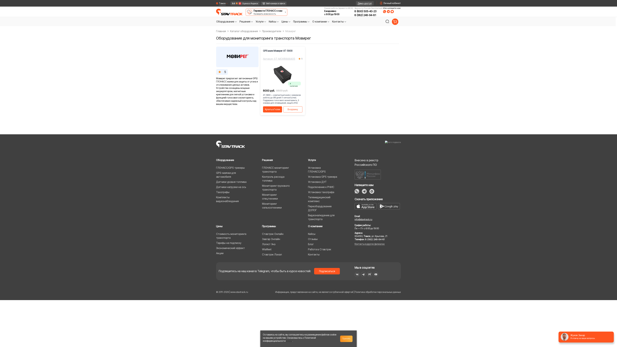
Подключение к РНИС (321, 187)
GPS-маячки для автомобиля (226, 174)
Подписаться (327, 271)
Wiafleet (266, 249)
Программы (269, 226)
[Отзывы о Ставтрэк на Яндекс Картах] (243, 3)
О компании (315, 226)
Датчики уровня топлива (231, 181)
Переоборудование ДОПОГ (320, 208)
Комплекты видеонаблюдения (227, 199)
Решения (267, 160)
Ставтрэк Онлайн (272, 234)
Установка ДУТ (317, 181)
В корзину (293, 109)
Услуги (312, 160)
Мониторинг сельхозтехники (272, 205)
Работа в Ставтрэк (319, 249)
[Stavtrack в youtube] (376, 274)
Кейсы (311, 234)
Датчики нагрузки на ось (231, 187)
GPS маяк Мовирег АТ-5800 (277, 50)
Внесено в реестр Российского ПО (366, 162)
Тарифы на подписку (228, 243)
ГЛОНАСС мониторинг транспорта (275, 169)
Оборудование (225, 160)
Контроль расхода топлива (273, 178)
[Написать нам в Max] (371, 191)
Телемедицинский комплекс (319, 199)
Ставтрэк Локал (272, 254)
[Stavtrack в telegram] (363, 274)
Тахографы (222, 192)
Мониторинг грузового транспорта (276, 187)
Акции (220, 253)
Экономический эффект (230, 248)
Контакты (314, 254)
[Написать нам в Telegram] (388, 11)
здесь (289, 340)
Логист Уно (269, 244)
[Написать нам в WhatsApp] (384, 11)
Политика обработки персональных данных (378, 292)
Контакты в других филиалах (370, 244)
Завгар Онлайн (271, 239)
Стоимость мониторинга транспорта (231, 235)
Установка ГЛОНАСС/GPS (317, 169)
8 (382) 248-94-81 (365, 15)
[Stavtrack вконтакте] (357, 274)
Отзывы (313, 239)
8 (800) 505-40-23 (365, 11)
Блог (311, 244)
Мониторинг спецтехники (270, 196)
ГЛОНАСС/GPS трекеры (230, 167)
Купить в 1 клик (272, 109)
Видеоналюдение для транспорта (321, 217)
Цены (219, 226)
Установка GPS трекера (322, 176)
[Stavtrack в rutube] (369, 274)
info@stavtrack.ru (363, 219)
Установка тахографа (321, 192)
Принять (346, 338)
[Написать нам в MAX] (392, 11)
